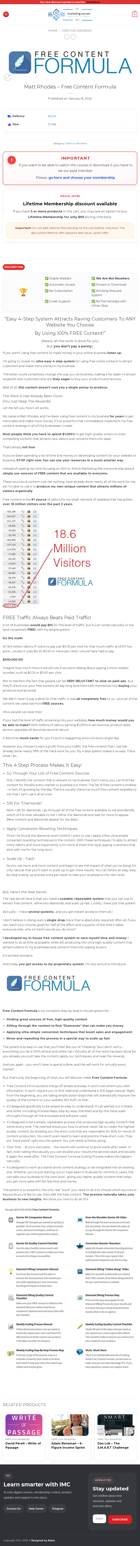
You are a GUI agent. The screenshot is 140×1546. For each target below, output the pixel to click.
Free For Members (77, 30)
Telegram (57, 1508)
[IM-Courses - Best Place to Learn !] (70, 14)
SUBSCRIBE (120, 1519)
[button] (6, 14)
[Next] (137, 1437)
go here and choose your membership (81, 178)
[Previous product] (73, 36)
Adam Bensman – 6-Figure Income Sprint (68, 1445)
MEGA (52, 116)
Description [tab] (14, 267)
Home (53, 30)
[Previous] (3, 1437)
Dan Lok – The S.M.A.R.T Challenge (113, 1445)
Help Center (36, 1508)
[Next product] (66, 36)
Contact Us (14, 1508)
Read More (93, 2)
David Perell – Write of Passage (23, 1445)
